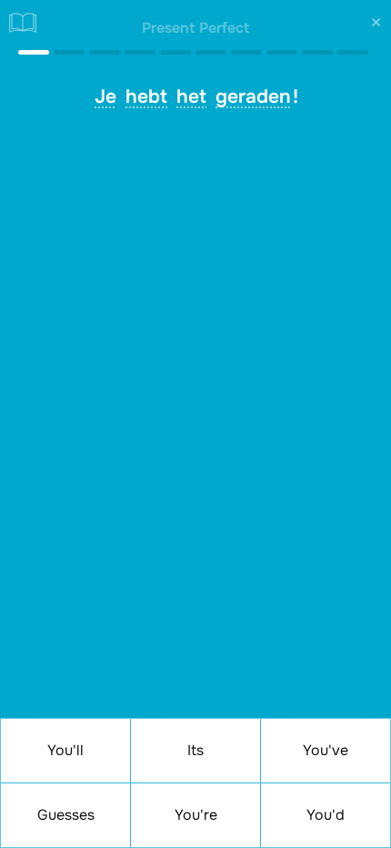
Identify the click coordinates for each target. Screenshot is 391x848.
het (191, 96)
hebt (146, 96)
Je (105, 96)
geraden (253, 96)
